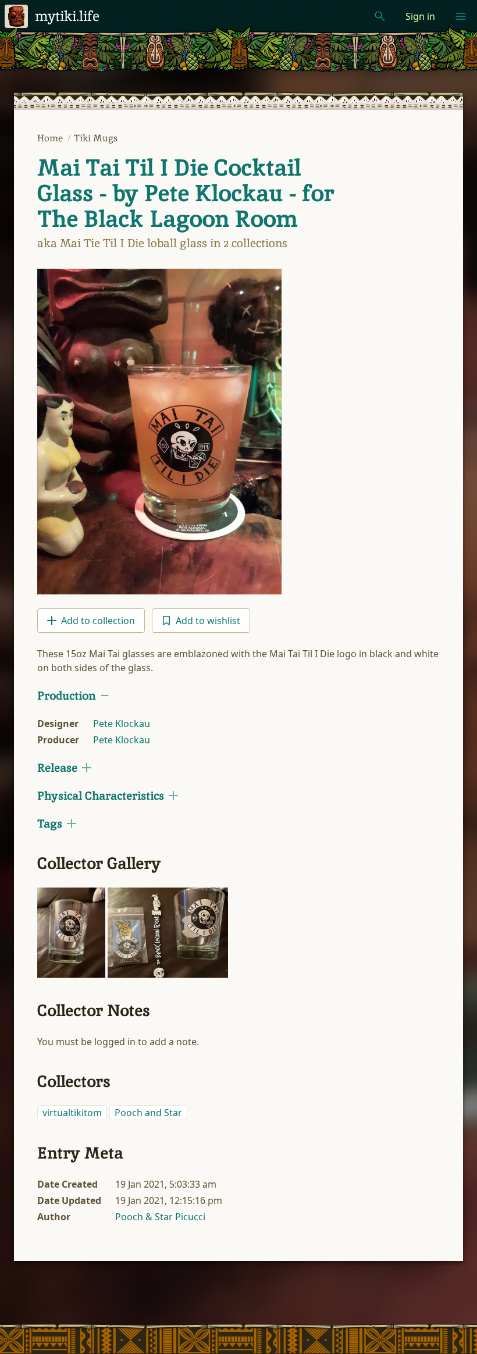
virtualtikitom (72, 1112)
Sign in (420, 16)
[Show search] (379, 16)
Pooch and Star (148, 1112)
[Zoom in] (71, 933)
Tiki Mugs (96, 138)
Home (51, 138)
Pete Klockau (121, 723)
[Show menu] (460, 16)
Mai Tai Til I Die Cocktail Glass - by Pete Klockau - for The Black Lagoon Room (185, 193)
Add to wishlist (208, 620)
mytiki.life (67, 16)
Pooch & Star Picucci (160, 1216)
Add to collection (98, 620)
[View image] (159, 431)
